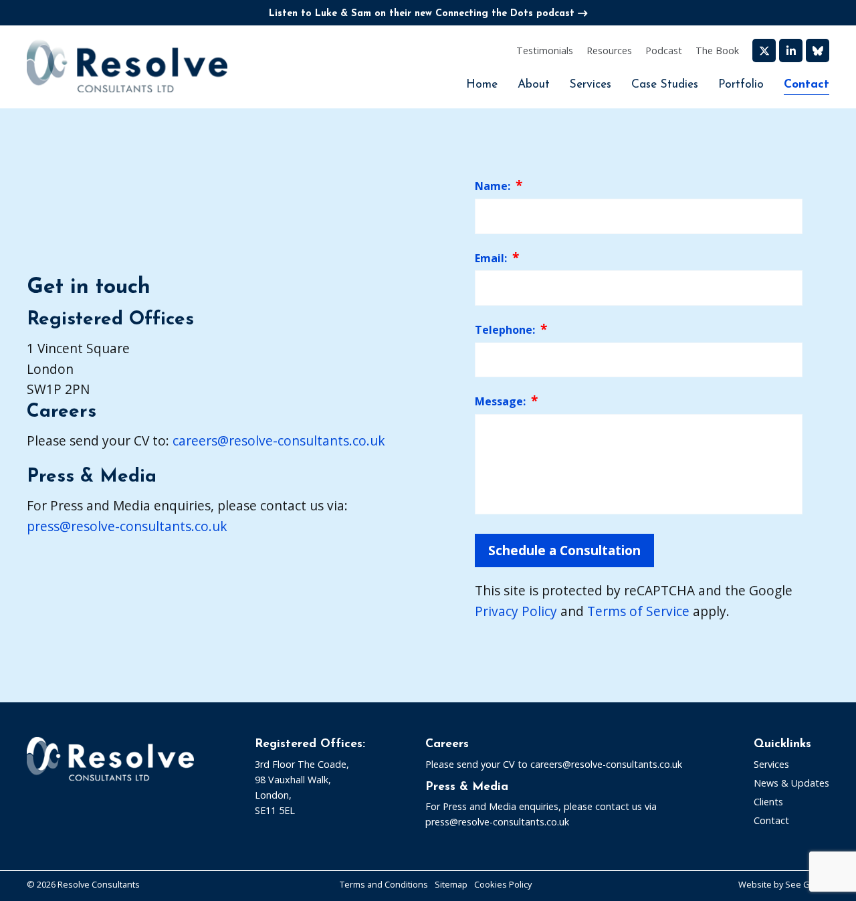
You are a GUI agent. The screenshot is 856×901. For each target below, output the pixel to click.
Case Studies (664, 84)
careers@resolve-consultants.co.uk (279, 440)
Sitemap (451, 884)
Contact (806, 84)
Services (590, 84)
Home (482, 84)
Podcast (663, 50)
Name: (492, 186)
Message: (500, 401)
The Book (717, 50)
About (534, 84)
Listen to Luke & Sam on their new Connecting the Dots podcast (421, 14)
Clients (768, 801)
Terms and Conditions (384, 884)
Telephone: (505, 329)
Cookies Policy (503, 884)
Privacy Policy (516, 611)
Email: (491, 258)
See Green (807, 884)
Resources (609, 50)
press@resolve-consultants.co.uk (127, 526)
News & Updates (791, 783)
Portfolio (741, 84)
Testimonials (544, 50)
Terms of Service (638, 611)
